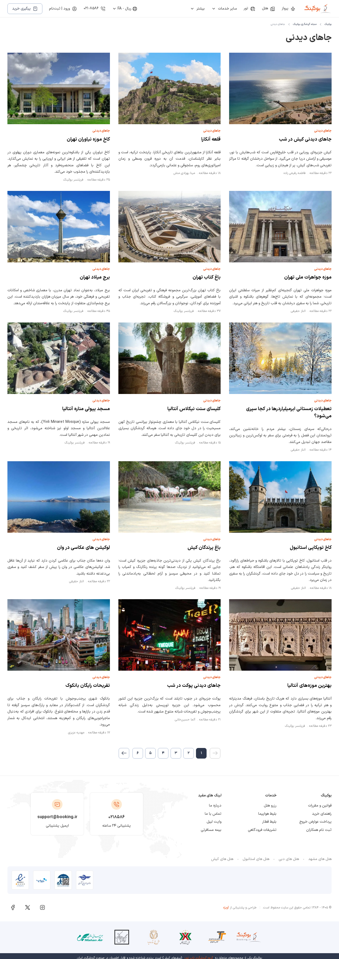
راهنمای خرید (322, 814)
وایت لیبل (214, 821)
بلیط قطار (269, 821)
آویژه (226, 907)
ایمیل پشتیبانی (57, 825)
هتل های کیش (222, 859)
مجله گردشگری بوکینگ (304, 24)
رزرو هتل (270, 805)
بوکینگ (328, 24)
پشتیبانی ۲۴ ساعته (116, 825)
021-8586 (91, 8)
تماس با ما (213, 814)
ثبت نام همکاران (319, 830)
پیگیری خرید (21, 8)
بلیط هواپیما (267, 814)
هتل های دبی (289, 859)
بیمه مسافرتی (211, 830)
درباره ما (215, 805)
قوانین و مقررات (320, 805)
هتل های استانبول (256, 859)
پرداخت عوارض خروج (315, 821)
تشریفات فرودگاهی (262, 830)
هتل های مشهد (320, 859)
